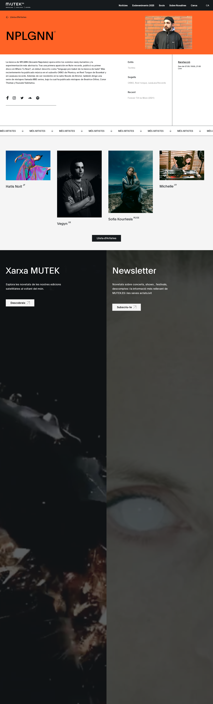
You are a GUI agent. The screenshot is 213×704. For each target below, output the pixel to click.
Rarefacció (184, 61)
